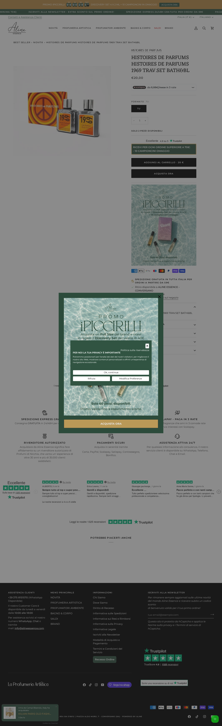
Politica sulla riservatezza (135, 350)
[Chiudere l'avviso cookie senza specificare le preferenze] (147, 345)
